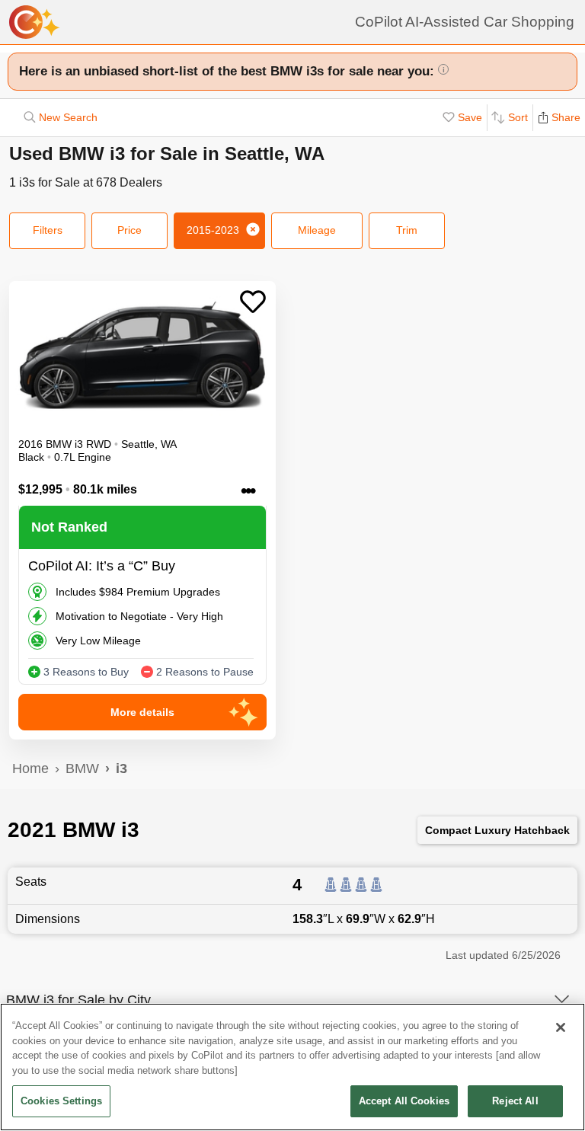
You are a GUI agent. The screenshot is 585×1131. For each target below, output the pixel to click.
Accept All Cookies (404, 1101)
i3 (121, 768)
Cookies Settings (61, 1101)
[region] (292, 1067)
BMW (82, 768)
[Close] (560, 1027)
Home (30, 768)
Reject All (515, 1101)
